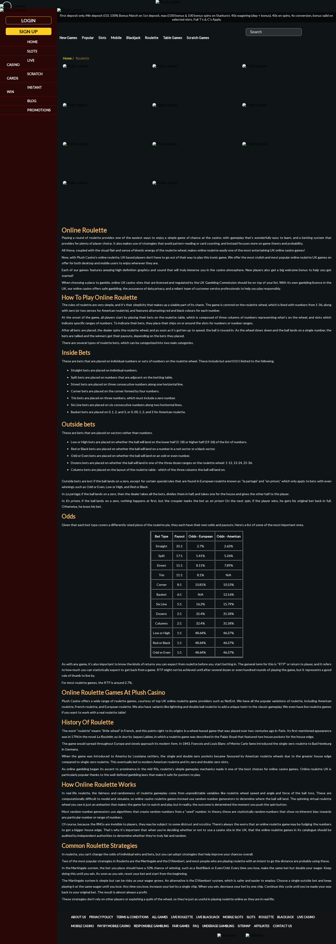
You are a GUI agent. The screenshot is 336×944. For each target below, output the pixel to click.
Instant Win (24, 89)
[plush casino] (168, 2)
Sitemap (244, 926)
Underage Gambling (218, 926)
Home (32, 42)
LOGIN (28, 20)
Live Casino (21, 62)
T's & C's (205, 19)
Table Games (172, 37)
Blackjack (133, 37)
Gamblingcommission (321, 939)
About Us (78, 917)
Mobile (116, 37)
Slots (32, 51)
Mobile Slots (233, 917)
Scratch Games (198, 37)
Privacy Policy (101, 917)
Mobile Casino (82, 926)
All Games (160, 917)
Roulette (151, 37)
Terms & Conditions (132, 917)
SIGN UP (28, 31)
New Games (68, 37)
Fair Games (180, 926)
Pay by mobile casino (114, 926)
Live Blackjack (207, 917)
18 (286, 939)
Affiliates (261, 926)
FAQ (196, 926)
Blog (31, 101)
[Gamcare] (226, 937)
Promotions (39, 110)
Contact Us (282, 926)
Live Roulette (182, 917)
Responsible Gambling (151, 926)
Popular (88, 37)
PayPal (157, 939)
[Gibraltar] (254, 937)
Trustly (130, 939)
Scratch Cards (25, 76)
